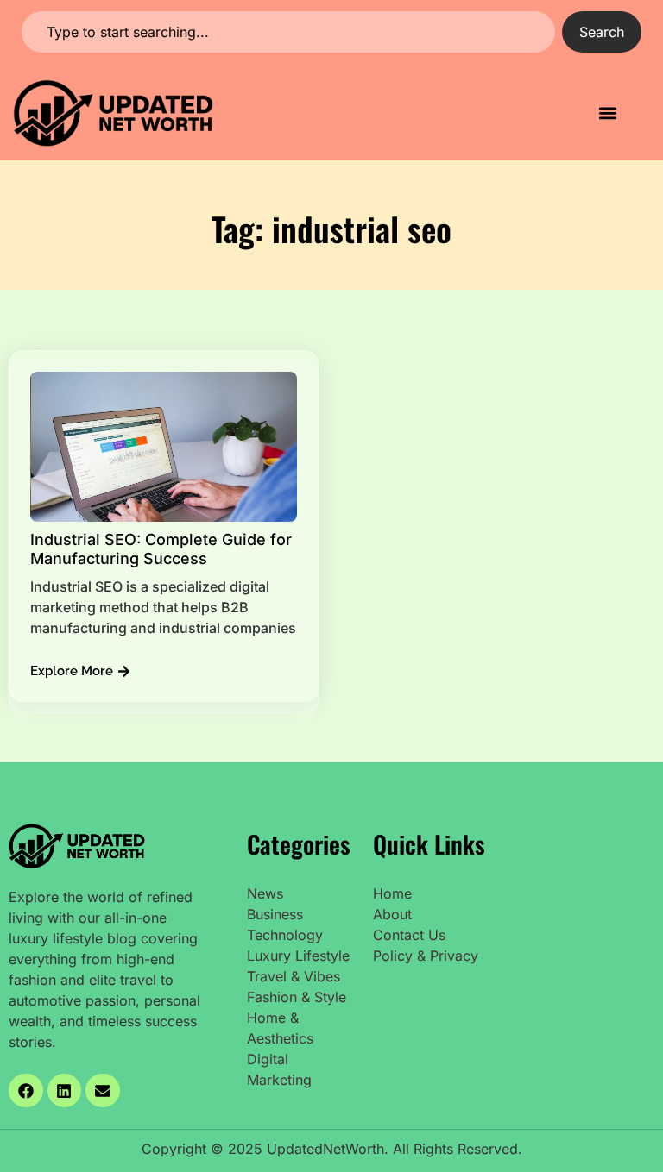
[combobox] (288, 32)
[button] (608, 113)
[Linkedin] (64, 1091)
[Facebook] (26, 1091)
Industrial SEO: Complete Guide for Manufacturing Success (161, 548)
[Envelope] (102, 1091)
